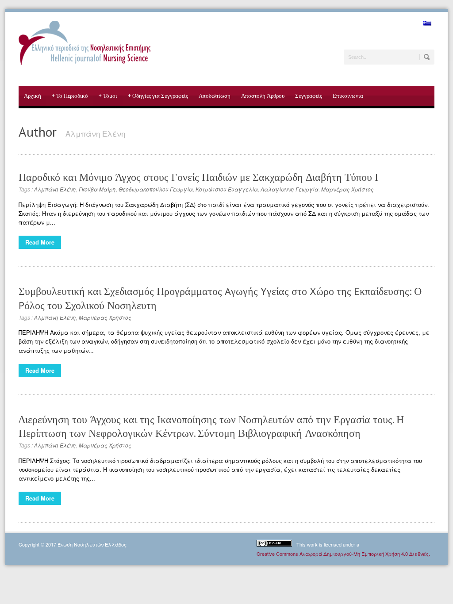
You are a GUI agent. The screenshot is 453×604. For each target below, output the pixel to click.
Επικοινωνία (348, 95)
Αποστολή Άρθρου (262, 95)
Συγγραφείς (308, 95)
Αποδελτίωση (214, 95)
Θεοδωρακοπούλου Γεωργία (156, 189)
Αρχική (32, 95)
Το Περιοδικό (70, 95)
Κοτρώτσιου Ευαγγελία (227, 189)
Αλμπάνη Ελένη (55, 189)
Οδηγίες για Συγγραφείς (158, 95)
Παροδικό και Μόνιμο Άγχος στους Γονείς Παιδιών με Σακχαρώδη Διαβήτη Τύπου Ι (198, 177)
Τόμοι (108, 95)
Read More (39, 242)
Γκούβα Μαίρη (97, 189)
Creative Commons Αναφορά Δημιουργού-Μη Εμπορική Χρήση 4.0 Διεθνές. (343, 553)
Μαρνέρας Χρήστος (347, 189)
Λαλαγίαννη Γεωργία (290, 189)
